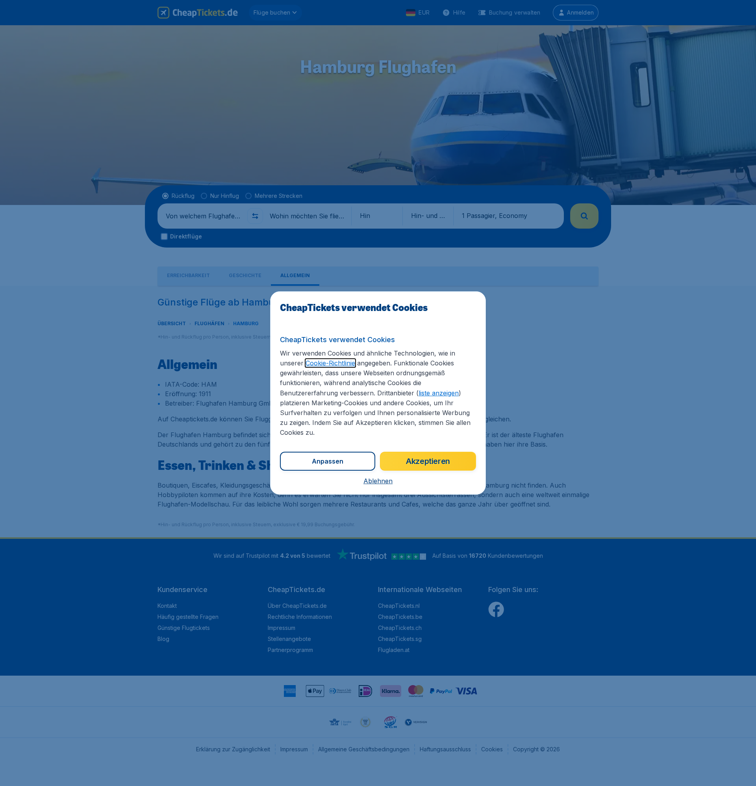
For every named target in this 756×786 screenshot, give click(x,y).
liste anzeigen (439, 393)
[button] (378, 481)
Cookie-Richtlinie (330, 363)
